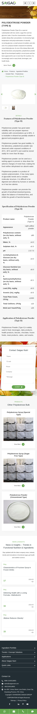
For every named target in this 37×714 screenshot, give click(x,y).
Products (12, 71)
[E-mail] (13, 711)
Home (6, 71)
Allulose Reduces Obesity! (13, 618)
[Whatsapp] (4, 711)
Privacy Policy (22, 700)
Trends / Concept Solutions (12, 652)
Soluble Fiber (10, 74)
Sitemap (13, 700)
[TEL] (23, 711)
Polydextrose (19, 74)
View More (17, 444)
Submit (17, 387)
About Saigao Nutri (9, 661)
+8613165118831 (9, 686)
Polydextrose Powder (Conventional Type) (18, 496)
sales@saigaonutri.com (11, 683)
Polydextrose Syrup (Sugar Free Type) (18, 455)
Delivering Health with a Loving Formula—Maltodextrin (15, 594)
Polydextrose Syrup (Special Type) (18, 413)
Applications (6, 657)
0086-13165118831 (10, 680)
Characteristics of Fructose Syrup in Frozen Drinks (17, 569)
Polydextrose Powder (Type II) (15, 76)
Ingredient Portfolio (22, 71)
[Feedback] (32, 711)
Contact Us (6, 676)
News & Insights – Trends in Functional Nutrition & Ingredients (18, 546)
